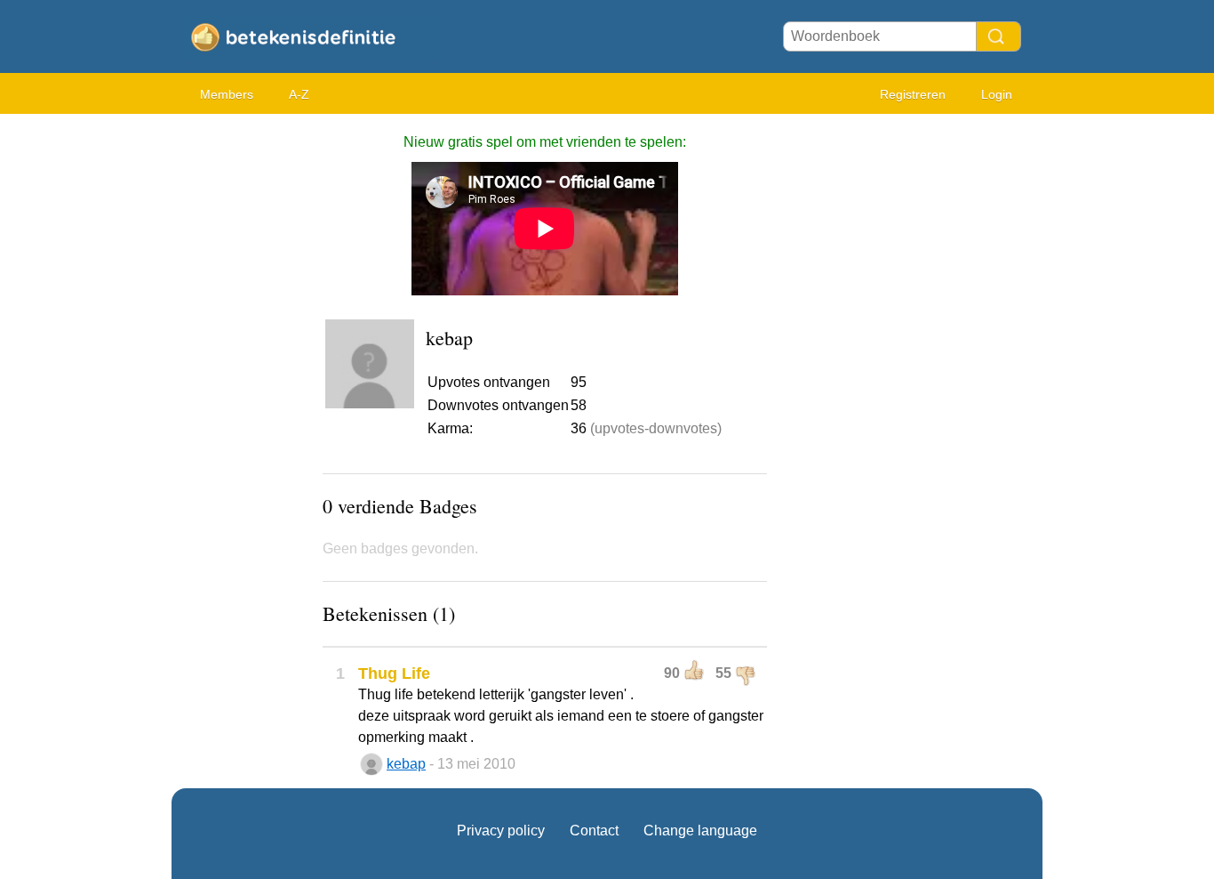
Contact (594, 830)
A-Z (299, 94)
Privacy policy (501, 830)
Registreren (913, 94)
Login (996, 94)
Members (226, 94)
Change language (700, 830)
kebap (406, 763)
